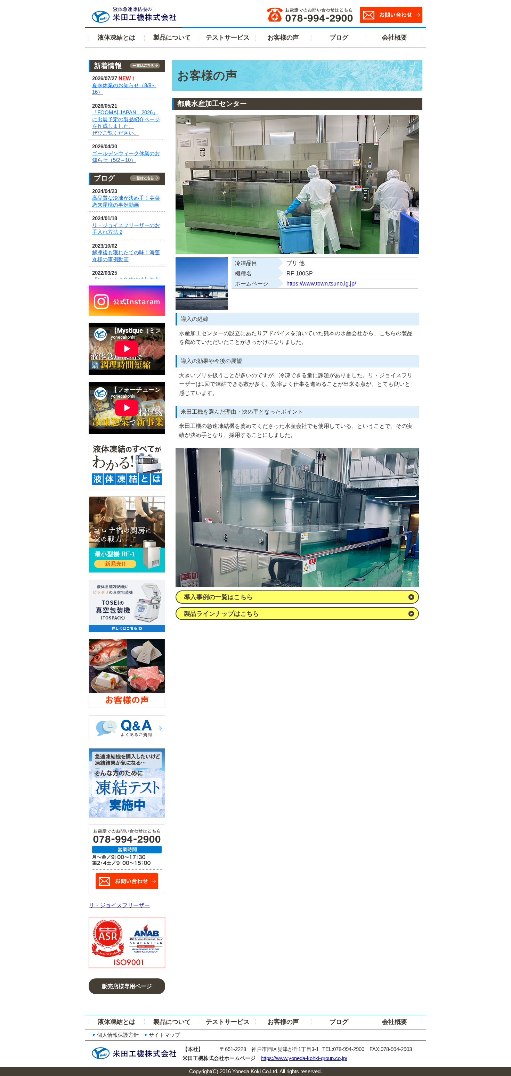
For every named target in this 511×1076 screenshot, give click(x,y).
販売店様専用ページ (127, 986)
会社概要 (394, 37)
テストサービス (228, 37)
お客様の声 (283, 37)
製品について (172, 37)
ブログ (339, 37)
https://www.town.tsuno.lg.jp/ (321, 284)
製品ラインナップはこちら (221, 613)
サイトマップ (164, 1035)
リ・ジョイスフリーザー (119, 905)
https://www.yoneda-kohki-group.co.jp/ (304, 1058)
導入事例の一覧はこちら (218, 597)
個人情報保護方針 (118, 1035)
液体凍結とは (116, 37)
